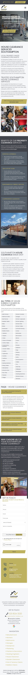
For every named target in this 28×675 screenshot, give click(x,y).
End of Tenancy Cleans (14, 662)
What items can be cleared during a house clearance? (12, 429)
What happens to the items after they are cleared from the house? (12, 424)
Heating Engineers (13, 654)
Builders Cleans (12, 665)
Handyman (10, 646)
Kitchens (10, 638)
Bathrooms (10, 640)
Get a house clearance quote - (14, 101)
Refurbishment (12, 635)
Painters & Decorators (14, 651)
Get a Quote (20, 2)
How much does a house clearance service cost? (11, 418)
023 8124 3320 (9, 2)
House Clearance (13, 657)
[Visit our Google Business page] (14, 626)
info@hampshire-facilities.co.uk (14, 616)
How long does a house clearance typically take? (11, 413)
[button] (1, 26)
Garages (10, 643)
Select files (19, 534)
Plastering (10, 648)
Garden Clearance (13, 659)
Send (14, 552)
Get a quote (9, 31)
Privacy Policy (7, 540)
